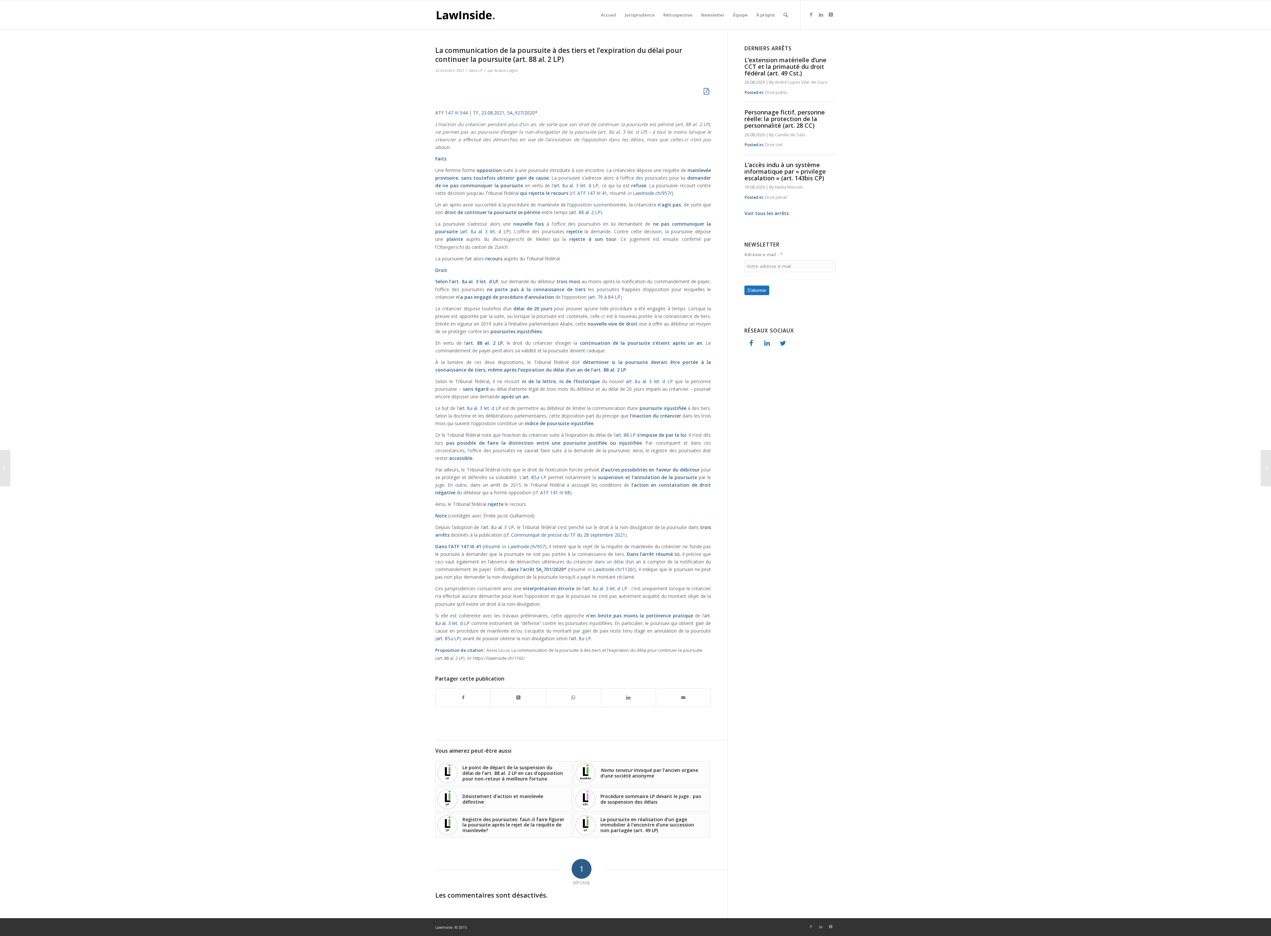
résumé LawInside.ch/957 (514, 546)
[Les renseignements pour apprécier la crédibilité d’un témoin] (5, 468)
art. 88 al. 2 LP (585, 212)
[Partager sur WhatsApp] (573, 697)
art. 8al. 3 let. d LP (575, 185)
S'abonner (756, 290)
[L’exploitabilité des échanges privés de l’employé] (1266, 468)
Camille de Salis (790, 135)
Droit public (776, 92)
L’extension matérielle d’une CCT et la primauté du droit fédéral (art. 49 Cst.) (785, 66)
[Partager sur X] (518, 697)
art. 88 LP (625, 435)
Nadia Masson (789, 187)
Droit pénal (776, 197)
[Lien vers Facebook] (811, 15)
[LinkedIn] (767, 343)
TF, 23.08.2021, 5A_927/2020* (505, 113)
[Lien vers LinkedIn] (821, 15)
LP (480, 70)
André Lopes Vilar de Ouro (801, 82)
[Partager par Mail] (683, 697)
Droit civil (773, 145)
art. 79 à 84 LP (604, 297)
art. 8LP (581, 638)
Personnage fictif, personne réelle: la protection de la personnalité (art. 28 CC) (784, 118)
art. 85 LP (534, 477)
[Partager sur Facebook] (463, 697)
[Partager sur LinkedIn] (628, 697)
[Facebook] (751, 343)
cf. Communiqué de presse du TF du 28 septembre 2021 (565, 535)
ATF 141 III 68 (555, 492)
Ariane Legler (506, 70)
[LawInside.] (466, 14)
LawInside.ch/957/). (653, 193)
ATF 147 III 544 (451, 113)
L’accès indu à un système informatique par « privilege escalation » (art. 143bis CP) (785, 171)
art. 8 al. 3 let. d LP (649, 381)
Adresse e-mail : (761, 254)
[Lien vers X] (831, 15)
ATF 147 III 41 (592, 193)
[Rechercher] (785, 14)
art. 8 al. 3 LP (498, 527)
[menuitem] (608, 14)
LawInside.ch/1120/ (613, 569)
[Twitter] (782, 343)
